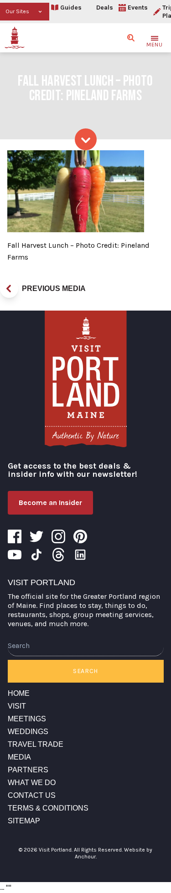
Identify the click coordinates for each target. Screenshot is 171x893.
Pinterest (80, 536)
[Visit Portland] (14, 37)
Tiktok (36, 555)
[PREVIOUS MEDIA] (9, 289)
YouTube (14, 555)
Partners (28, 770)
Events (138, 7)
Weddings (28, 731)
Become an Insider (50, 502)
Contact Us (32, 795)
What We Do (32, 782)
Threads (58, 555)
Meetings (27, 719)
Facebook (14, 536)
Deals (104, 7)
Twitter (36, 536)
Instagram (58, 536)
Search (85, 671)
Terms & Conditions (48, 808)
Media (19, 757)
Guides (71, 7)
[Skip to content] (86, 139)
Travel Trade (35, 744)
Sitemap (24, 821)
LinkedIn (80, 555)
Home (19, 693)
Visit (17, 706)
